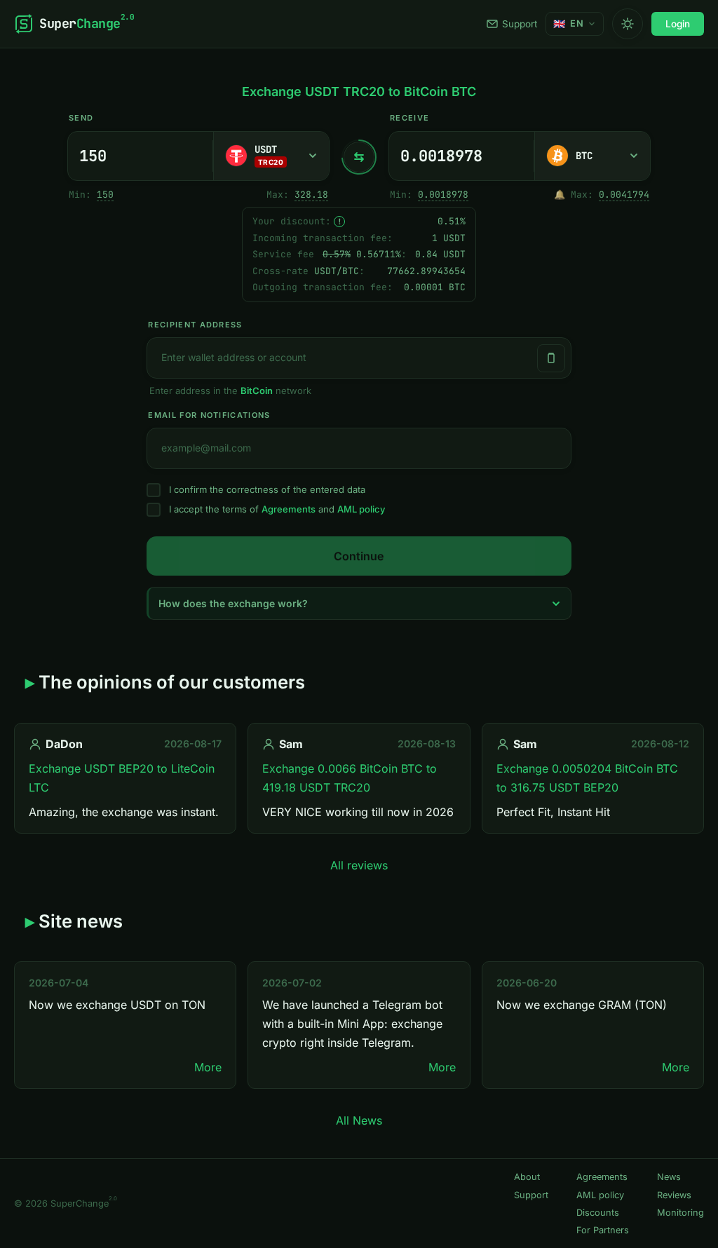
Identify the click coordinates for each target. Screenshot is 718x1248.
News (669, 1177)
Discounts (597, 1212)
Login (677, 23)
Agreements (289, 509)
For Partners (602, 1230)
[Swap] (359, 157)
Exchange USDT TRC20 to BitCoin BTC (359, 91)
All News (359, 1120)
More (208, 1067)
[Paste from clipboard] (551, 358)
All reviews (359, 865)
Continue (359, 556)
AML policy (361, 509)
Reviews (674, 1195)
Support (519, 23)
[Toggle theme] (627, 23)
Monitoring (680, 1212)
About (527, 1177)
